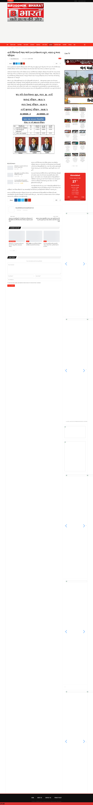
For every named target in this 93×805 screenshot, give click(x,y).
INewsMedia (59, 801)
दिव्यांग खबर (12, 44)
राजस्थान (32, 44)
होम (7, 44)
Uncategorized (12, 241)
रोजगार (69, 44)
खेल (74, 44)
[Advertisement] (46, 31)
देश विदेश (20, 44)
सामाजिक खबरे (57, 44)
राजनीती (64, 44)
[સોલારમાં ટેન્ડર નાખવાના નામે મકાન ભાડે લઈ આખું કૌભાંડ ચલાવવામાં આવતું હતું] (10, 168)
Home (32, 797)
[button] (77, 106)
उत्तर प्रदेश (44, 44)
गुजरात (50, 44)
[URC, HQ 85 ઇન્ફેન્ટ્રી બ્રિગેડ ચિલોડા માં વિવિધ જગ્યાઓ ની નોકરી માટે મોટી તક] (10, 175)
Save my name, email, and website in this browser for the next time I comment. (25, 282)
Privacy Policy (58, 797)
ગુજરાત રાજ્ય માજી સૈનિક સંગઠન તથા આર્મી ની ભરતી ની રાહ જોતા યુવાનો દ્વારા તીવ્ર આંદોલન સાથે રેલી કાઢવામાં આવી (48, 220)
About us (39, 797)
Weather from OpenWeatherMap (75, 199)
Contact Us (48, 797)
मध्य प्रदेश (26, 44)
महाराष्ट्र (38, 44)
